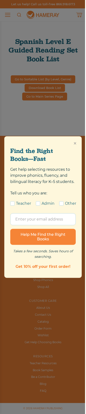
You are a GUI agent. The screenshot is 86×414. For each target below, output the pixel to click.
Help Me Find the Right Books (43, 236)
